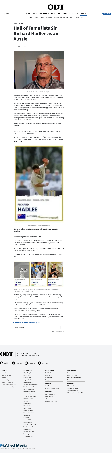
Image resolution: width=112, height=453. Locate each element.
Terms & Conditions (72, 375)
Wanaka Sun (26, 417)
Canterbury (44, 13)
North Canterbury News (29, 389)
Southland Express (28, 436)
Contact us (4, 373)
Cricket (31, 17)
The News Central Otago (29, 424)
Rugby (36, 17)
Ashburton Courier (28, 410)
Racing (42, 17)
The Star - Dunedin (28, 427)
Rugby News (48, 380)
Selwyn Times (27, 408)
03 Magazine (48, 377)
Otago (34, 13)
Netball (62, 17)
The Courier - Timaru (28, 413)
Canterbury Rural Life (29, 392)
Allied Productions (50, 394)
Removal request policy (8, 387)
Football (56, 17)
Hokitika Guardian (28, 382)
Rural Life (55, 13)
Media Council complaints (8, 385)
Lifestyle (75, 13)
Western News (27, 403)
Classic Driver (48, 375)
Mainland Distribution (51, 401)
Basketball (49, 17)
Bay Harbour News (28, 399)
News (28, 13)
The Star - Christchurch (29, 396)
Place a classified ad (72, 391)
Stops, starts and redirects (74, 377)
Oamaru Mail (26, 415)
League (77, 17)
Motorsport (69, 17)
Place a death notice (72, 388)
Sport (83, 13)
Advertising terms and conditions (76, 393)
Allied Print (48, 399)
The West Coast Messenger (30, 385)
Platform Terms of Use (7, 382)
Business (66, 13)
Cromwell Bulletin (28, 420)
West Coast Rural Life (29, 387)
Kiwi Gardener (49, 373)
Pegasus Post (26, 401)
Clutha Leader (27, 429)
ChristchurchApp (59, 332)
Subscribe (107, 14)
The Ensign (26, 434)
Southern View (27, 406)
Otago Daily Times (28, 373)
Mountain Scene (27, 422)
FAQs (68, 380)
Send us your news (6, 375)
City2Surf (47, 386)
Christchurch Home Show (52, 388)
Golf (82, 17)
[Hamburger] (2, 14)
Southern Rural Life (28, 432)
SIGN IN (8, 14)
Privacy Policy (5, 380)
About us (4, 377)
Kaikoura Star (27, 377)
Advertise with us (71, 386)
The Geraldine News (28, 394)
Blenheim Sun (27, 375)
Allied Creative (49, 397)
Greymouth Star (27, 380)
